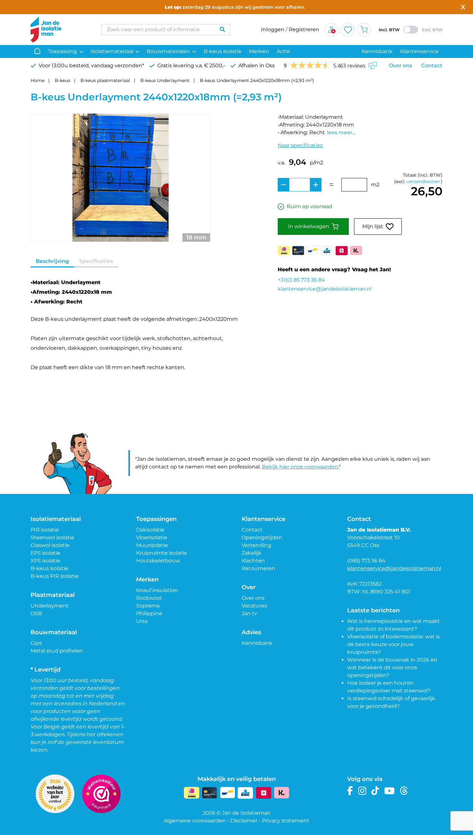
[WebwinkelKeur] (101, 794)
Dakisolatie (150, 530)
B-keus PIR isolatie (55, 576)
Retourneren (258, 568)
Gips (36, 643)
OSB (36, 613)
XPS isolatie (45, 561)
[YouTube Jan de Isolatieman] (389, 790)
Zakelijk (251, 553)
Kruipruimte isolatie (161, 553)
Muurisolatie (152, 545)
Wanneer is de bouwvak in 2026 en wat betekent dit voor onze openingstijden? (392, 667)
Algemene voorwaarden (195, 821)
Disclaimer (243, 821)
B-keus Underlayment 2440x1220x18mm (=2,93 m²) (257, 80)
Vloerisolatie (151, 537)
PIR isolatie (45, 530)
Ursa (142, 621)
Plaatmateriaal (53, 594)
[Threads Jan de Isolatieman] (404, 790)
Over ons (400, 65)
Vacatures (254, 606)
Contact (431, 65)
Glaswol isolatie (50, 545)
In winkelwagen (308, 226)
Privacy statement (285, 821)
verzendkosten (423, 181)
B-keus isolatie (222, 51)
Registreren (304, 29)
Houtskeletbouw (158, 561)
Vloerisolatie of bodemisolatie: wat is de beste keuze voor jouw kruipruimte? (393, 644)
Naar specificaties (300, 145)
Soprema (148, 606)
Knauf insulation (157, 590)
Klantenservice (419, 51)
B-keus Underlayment (165, 80)
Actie (283, 51)
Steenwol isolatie (52, 537)
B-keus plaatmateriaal (105, 80)
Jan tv (249, 613)
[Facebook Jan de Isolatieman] (350, 790)
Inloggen (272, 29)
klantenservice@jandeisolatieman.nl (325, 289)
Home (37, 80)
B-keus (62, 80)
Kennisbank (377, 51)
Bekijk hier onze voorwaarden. (300, 467)
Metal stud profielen (57, 651)
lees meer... (341, 132)
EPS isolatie (45, 553)
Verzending (256, 545)
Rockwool (149, 598)
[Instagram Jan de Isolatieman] (362, 790)
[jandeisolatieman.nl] (59, 29)
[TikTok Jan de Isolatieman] (375, 790)
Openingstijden (262, 537)
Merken (259, 51)
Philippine (149, 613)
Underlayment (50, 606)
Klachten (253, 561)
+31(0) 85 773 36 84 (301, 280)
